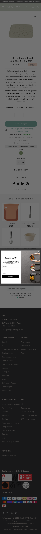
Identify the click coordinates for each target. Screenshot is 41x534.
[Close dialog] (39, 252)
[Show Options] (18, 270)
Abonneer (10, 276)
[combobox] (10, 270)
